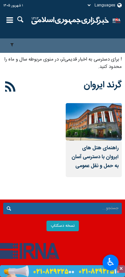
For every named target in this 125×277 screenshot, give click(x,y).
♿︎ (110, 262)
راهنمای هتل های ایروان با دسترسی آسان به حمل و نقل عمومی (95, 157)
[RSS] (10, 87)
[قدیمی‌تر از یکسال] (94, 122)
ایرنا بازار (70, 20)
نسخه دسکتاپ (63, 226)
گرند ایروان (103, 85)
